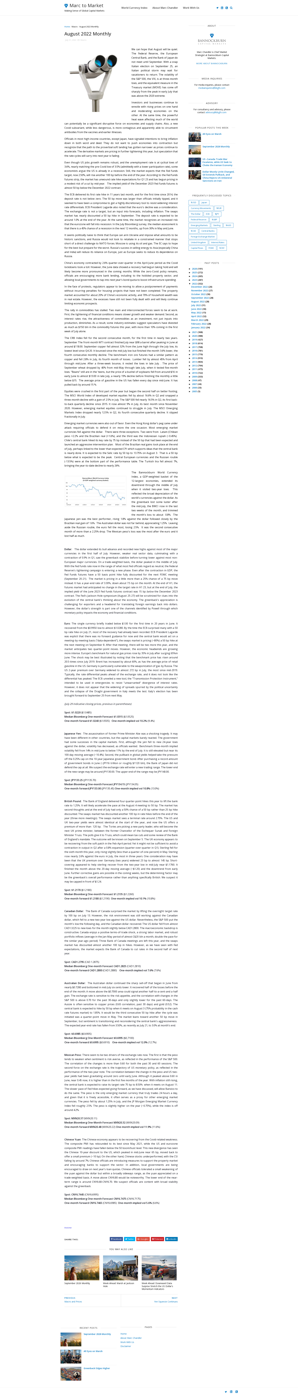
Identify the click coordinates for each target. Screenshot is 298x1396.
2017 (195, 347)
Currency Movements (201, 208)
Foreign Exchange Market (203, 236)
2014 (195, 358)
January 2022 (198, 327)
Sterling (216, 225)
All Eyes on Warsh (212, 133)
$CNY (221, 248)
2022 (195, 283)
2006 (195, 387)
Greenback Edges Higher (97, 1368)
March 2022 (197, 320)
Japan (204, 202)
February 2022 (199, 323)
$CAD (193, 230)
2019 (195, 339)
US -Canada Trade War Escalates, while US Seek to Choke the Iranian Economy (218, 162)
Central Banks (208, 230)
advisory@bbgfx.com (215, 112)
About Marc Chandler (165, 7)
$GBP (214, 219)
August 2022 (198, 301)
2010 (195, 372)
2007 (195, 384)
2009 (195, 376)
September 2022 (200, 297)
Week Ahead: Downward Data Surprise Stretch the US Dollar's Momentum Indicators (157, 1286)
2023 (195, 279)
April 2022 (196, 316)
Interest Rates (217, 242)
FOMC (211, 248)
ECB (208, 214)
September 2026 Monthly (77, 1283)
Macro (75, 26)
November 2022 (200, 290)
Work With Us (191, 7)
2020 (195, 335)
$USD (193, 202)
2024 (195, 276)
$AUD (228, 225)
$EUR (219, 208)
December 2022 (199, 286)
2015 (195, 354)
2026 (195, 268)
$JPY (217, 214)
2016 (195, 350)
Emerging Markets (199, 225)
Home (67, 26)
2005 (195, 391)
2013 (195, 361)
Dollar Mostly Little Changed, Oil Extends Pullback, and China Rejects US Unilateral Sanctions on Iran (218, 176)
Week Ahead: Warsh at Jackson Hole (118, 1285)
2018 (195, 343)
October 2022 (198, 294)
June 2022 (196, 308)
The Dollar (196, 214)
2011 (195, 369)
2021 (195, 332)
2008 (195, 380)
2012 (195, 365)
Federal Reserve (198, 219)
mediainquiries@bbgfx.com (211, 87)
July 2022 (196, 305)
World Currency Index (134, 7)
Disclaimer (125, 1346)
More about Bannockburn (211, 63)
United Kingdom (198, 242)
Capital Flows (197, 248)
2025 (195, 272)
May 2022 (196, 312)
